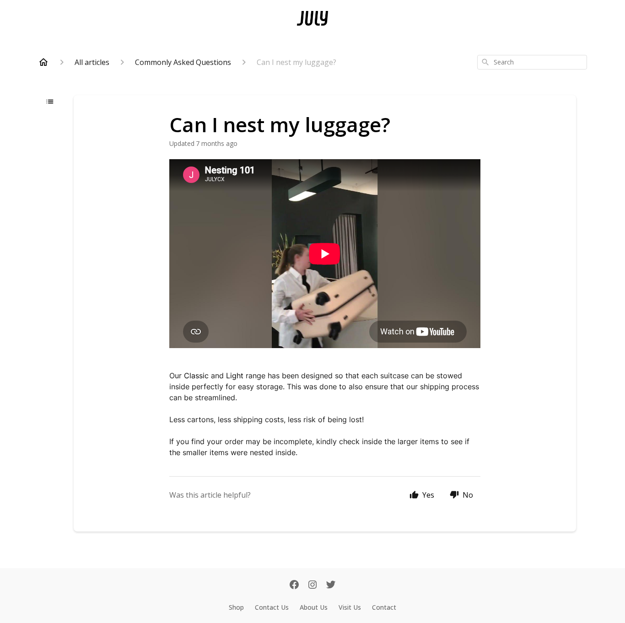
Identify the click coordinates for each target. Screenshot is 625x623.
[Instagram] (312, 585)
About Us (314, 607)
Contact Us (272, 607)
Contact (384, 607)
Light (234, 375)
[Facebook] (294, 585)
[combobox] (532, 62)
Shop (236, 607)
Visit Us (350, 607)
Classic (196, 375)
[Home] (43, 62)
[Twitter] (330, 585)
